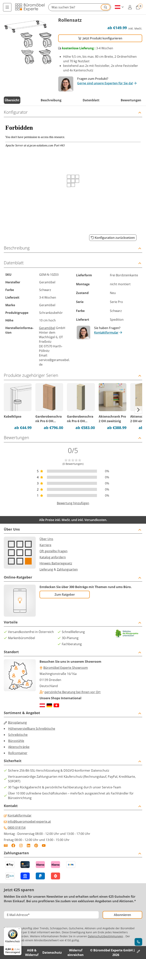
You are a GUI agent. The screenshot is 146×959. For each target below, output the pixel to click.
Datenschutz (52, 952)
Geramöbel (47, 328)
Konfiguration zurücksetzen (115, 238)
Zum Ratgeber (65, 594)
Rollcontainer (17, 753)
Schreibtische (18, 735)
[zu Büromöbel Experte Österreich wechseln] (42, 705)
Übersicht (12, 100)
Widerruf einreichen (75, 952)
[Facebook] (13, 845)
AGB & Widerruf (31, 952)
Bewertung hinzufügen (73, 503)
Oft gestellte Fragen (53, 551)
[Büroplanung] (138, 951)
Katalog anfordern (53, 557)
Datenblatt (91, 100)
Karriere (45, 545)
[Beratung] (138, 942)
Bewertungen (131, 100)
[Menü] (7, 7)
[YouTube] (44, 845)
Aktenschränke (18, 747)
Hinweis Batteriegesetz (56, 563)
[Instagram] (21, 845)
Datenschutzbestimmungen (105, 936)
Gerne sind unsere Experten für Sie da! (105, 83)
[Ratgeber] (6, 845)
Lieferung (46, 569)
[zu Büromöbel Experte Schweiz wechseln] (56, 705)
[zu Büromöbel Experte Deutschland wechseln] (49, 705)
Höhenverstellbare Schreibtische (31, 728)
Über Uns (46, 539)
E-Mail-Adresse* (18, 915)
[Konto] (130, 7)
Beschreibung (51, 100)
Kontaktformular (106, 332)
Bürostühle (16, 741)
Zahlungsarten (67, 569)
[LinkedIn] (28, 845)
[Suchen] (105, 7)
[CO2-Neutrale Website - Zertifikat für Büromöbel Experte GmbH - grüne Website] (127, 633)
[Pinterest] (36, 845)
